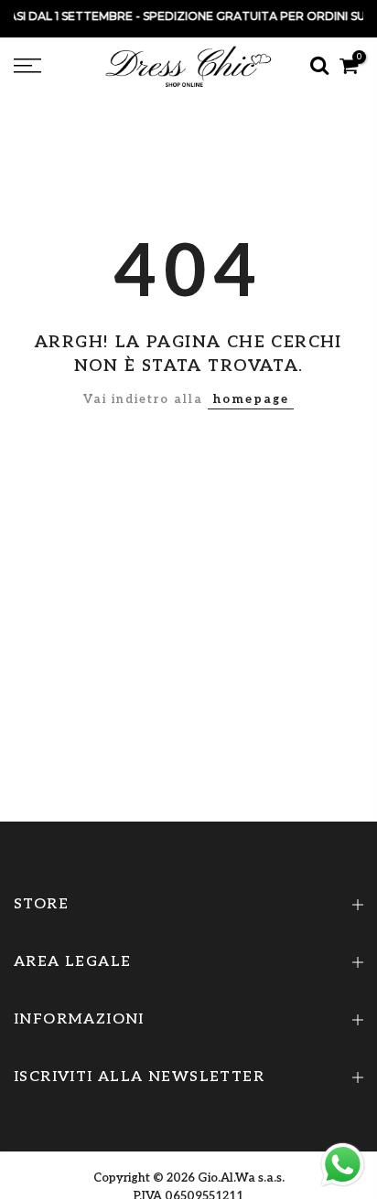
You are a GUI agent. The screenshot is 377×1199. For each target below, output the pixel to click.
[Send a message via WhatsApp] (343, 1165)
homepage (250, 399)
